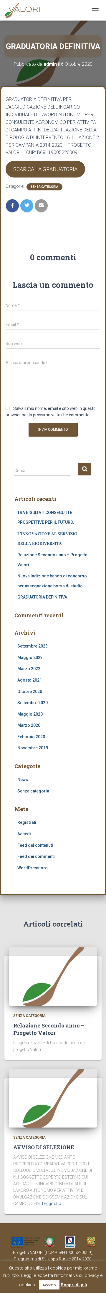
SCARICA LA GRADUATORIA (45, 169)
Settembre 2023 (32, 646)
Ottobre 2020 (29, 691)
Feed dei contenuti (35, 845)
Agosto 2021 (29, 680)
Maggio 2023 (30, 657)
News (22, 779)
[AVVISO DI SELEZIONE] (53, 1098)
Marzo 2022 (28, 668)
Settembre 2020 (32, 702)
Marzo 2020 (28, 725)
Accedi (24, 833)
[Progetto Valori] (24, 10)
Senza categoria (44, 186)
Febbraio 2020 (31, 736)
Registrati (26, 822)
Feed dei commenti (36, 856)
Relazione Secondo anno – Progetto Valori (49, 1029)
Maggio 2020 (30, 714)
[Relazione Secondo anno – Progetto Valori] (53, 976)
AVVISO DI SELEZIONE (43, 1147)
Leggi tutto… (53, 1203)
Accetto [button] (49, 1285)
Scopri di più (74, 1284)
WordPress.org (32, 868)
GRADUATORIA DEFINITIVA (42, 597)
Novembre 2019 (32, 748)
